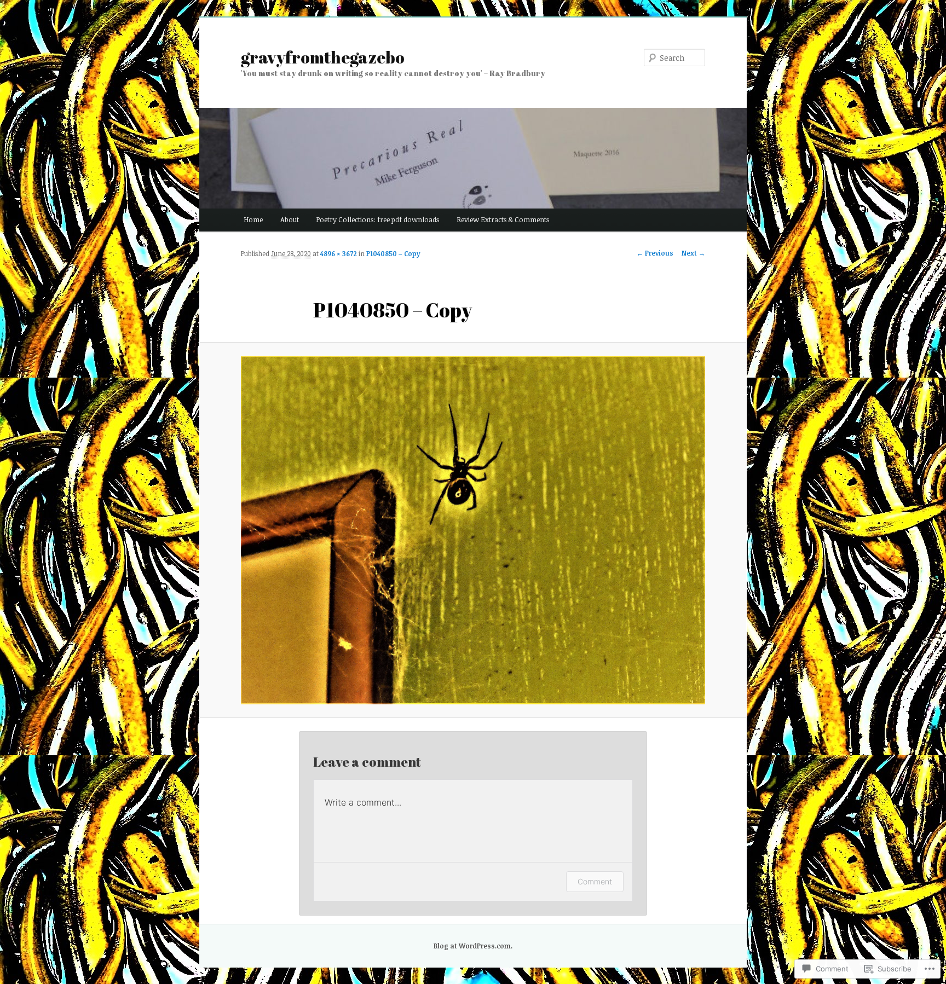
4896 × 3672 (338, 253)
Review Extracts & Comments (503, 219)
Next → (693, 252)
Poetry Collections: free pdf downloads (377, 219)
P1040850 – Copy (393, 253)
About (289, 219)
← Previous (655, 252)
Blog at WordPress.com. (473, 945)
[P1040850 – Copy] (473, 530)
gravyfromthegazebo (323, 57)
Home (253, 219)
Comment (595, 881)
